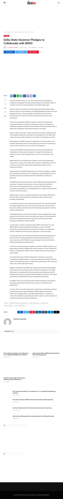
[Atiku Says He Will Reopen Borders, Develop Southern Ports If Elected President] (7, 418)
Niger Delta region (34, 303)
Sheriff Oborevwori (20, 305)
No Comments (33, 47)
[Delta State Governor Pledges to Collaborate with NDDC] (31, 74)
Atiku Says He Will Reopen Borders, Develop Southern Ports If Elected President (33, 416)
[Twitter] (5, 103)
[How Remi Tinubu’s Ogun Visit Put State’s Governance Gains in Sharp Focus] (17, 368)
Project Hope (44, 303)
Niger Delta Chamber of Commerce (19, 303)
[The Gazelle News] (31, 2)
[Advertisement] (31, 18)
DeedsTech (46, 495)
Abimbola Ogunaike (13, 47)
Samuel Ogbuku (8, 305)
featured (6, 35)
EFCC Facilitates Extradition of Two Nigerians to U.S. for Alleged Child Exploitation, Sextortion (16, 354)
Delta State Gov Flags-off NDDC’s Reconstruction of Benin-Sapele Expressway (46, 354)
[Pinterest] (5, 112)
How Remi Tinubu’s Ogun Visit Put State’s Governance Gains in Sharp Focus (14, 378)
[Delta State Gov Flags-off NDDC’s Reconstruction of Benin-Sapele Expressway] (46, 343)
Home (5, 32)
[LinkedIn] (5, 107)
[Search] (58, 3)
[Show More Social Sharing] (41, 52)
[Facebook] (5, 99)
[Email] (5, 116)
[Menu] (5, 3)
